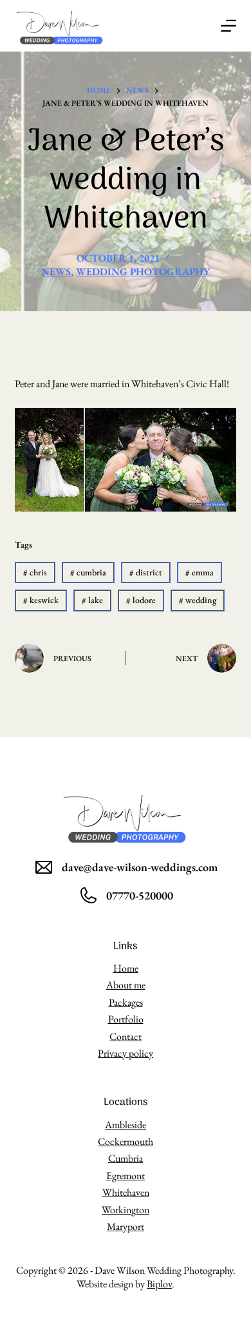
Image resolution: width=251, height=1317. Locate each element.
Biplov (159, 1284)
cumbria (88, 572)
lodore (141, 600)
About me (125, 985)
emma (199, 572)
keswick (41, 600)
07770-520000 (139, 895)
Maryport (125, 1226)
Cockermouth (125, 1141)
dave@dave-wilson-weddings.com (140, 867)
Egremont (125, 1175)
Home (125, 968)
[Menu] (228, 26)
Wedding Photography (143, 271)
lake (92, 600)
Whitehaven (125, 1192)
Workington (125, 1209)
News (56, 271)
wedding (197, 600)
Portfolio (126, 1019)
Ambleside (125, 1124)
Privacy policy (125, 1053)
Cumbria (125, 1158)
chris (35, 572)
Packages (126, 1002)
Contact (125, 1036)
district (145, 572)
